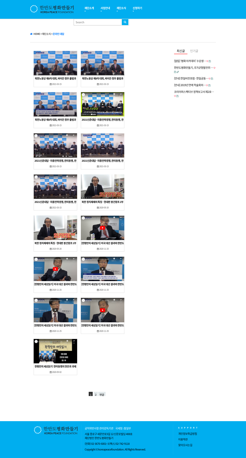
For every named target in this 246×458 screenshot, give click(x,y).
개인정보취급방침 (187, 434)
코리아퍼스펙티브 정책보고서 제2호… (194, 92)
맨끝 (102, 394)
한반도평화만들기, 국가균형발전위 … (193, 68)
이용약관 (183, 439)
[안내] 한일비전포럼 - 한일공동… (191, 78)
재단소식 (121, 8)
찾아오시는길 (185, 445)
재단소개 (89, 8)
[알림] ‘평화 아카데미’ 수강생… (190, 61)
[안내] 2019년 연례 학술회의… (190, 85)
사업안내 (105, 8)
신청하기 (137, 8)
